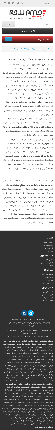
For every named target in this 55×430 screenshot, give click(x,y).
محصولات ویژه (48, 283)
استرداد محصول (47, 263)
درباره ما (50, 251)
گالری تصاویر (48, 248)
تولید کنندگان (47, 274)
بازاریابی (50, 280)
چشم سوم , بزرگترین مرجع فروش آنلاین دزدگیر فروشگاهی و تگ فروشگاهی (27, 324)
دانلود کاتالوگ (48, 242)
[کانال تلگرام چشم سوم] (31, 313)
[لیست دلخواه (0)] (13, 3)
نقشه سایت (48, 266)
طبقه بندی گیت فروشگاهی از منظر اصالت (26, 49)
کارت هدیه (49, 277)
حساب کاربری (48, 291)
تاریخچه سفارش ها (46, 294)
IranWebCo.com (17, 319)
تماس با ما (49, 259)
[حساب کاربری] (17, 3)
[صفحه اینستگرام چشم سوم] (24, 313)
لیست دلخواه (48, 298)
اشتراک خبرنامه (47, 301)
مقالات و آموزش (47, 245)
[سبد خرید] (9, 3)
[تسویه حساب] (5, 3)
